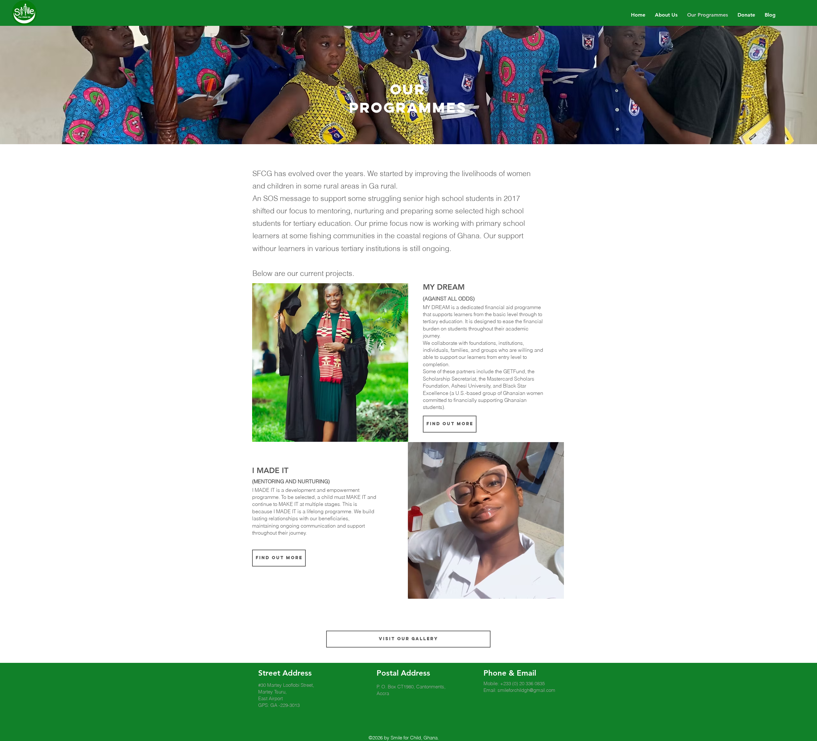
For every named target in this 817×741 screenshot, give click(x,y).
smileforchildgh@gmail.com (526, 690)
